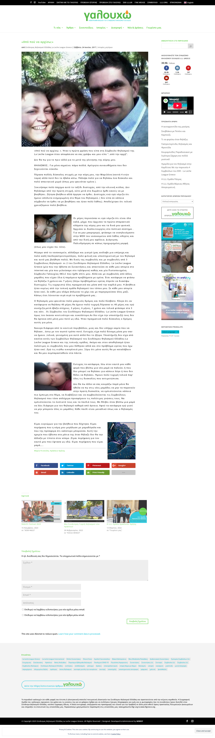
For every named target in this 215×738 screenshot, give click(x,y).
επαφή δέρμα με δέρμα (128, 666)
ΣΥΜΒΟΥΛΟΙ (152, 3)
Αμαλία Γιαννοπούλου (102, 659)
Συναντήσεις (134, 662)
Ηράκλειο (48, 662)
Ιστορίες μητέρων (105, 47)
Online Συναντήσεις (74, 659)
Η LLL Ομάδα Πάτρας (171, 179)
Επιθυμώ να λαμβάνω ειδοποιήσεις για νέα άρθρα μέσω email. (54, 615)
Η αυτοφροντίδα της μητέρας (175, 126)
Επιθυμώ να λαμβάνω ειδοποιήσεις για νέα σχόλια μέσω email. (55, 609)
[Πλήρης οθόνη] (190, 112)
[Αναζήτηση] (191, 45)
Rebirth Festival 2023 (31, 524)
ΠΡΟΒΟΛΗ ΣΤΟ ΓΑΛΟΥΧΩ (110, 3)
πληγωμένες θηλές (41, 669)
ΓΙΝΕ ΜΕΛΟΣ (140, 3)
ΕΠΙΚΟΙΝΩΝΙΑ (175, 3)
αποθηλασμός (80, 666)
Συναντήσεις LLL (147, 662)
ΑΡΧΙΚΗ (51, 3)
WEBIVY (139, 721)
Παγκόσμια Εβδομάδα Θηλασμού (80, 662)
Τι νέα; (57, 28)
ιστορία (150, 666)
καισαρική (159, 666)
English (190, 2)
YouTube (42, 3)
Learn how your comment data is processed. (79, 634)
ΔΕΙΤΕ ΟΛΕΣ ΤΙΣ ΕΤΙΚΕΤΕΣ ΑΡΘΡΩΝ (176, 213)
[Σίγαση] (186, 112)
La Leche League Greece (31, 659)
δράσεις (99, 666)
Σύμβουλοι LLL (170, 662)
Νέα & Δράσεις (135, 28)
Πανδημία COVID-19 (101, 662)
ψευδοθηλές (162, 669)
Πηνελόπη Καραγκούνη (119, 662)
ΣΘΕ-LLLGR (127, 3)
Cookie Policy (115, 734)
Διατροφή (116, 28)
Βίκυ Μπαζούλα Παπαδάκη (138, 659)
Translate (176, 336)
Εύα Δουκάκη (38, 662)
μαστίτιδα (169, 666)
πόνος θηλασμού (65, 669)
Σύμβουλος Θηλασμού (30, 666)
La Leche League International (53, 659)
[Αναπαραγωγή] (164, 112)
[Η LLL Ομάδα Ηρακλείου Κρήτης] (127, 511)
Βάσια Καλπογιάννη (119, 659)
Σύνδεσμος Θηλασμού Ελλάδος (52, 666)
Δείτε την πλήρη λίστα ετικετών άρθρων (43, 686)
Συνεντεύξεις (86, 28)
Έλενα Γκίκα (87, 659)
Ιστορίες (101, 28)
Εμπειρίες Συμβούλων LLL (180, 659)
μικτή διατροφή (180, 666)
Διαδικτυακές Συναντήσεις (159, 659)
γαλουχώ (90, 666)
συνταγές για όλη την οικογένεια (85, 669)
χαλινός (152, 669)
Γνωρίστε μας (153, 28)
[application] (177, 106)
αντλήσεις (68, 666)
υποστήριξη (112, 669)
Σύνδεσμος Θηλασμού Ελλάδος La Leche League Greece (48, 47)
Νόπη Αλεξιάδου (60, 662)
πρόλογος (53, 669)
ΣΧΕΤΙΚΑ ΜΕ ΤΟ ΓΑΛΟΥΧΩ (67, 3)
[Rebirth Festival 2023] (42, 511)
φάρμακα (144, 669)
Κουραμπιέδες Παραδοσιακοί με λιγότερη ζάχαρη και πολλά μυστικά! (176, 156)
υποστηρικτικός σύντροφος (128, 669)
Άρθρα (69, 28)
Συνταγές (159, 662)
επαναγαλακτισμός (110, 666)
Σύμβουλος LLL (182, 662)
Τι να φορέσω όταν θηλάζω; (174, 139)
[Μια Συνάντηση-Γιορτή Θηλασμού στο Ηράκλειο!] (84, 511)
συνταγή (102, 669)
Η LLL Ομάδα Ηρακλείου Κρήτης (121, 524)
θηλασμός (142, 666)
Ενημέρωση (27, 662)
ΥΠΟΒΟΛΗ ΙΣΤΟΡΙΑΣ (88, 3)
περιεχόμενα (27, 669)
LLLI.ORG (164, 3)
